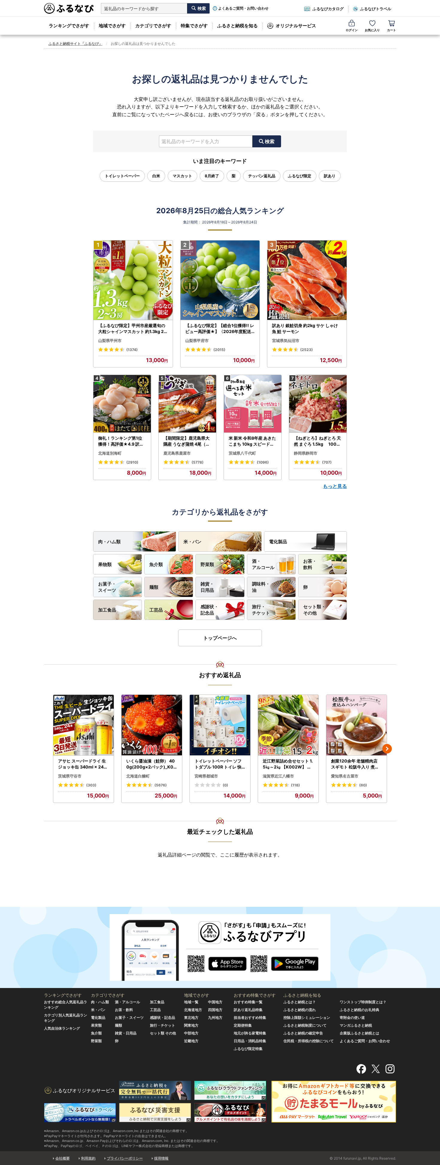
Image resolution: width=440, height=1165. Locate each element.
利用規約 (88, 1158)
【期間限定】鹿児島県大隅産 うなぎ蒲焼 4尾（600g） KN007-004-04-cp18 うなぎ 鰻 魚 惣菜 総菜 (187, 441)
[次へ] (387, 749)
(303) (91, 785)
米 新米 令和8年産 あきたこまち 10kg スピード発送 (252, 441)
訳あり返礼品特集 (248, 1009)
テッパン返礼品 (261, 175)
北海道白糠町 (138, 776)
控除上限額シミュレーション (306, 1017)
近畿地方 (191, 1041)
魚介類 (156, 564)
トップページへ (220, 638)
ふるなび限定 (299, 175)
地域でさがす (112, 25)
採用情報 (161, 1158)
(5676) (160, 785)
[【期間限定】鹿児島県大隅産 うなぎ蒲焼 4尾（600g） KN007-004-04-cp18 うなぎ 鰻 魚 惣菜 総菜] (187, 404)
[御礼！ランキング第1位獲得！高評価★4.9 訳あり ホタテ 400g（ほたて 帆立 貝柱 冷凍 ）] (122, 404)
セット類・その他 (314, 610)
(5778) (198, 462)
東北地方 (191, 1017)
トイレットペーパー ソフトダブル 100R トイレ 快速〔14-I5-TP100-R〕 (218, 764)
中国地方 (215, 1002)
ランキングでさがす (69, 25)
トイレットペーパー (122, 175)
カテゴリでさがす (153, 25)
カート (391, 30)
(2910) (132, 462)
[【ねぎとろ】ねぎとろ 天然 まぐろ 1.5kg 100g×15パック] (318, 404)
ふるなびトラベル (375, 8)
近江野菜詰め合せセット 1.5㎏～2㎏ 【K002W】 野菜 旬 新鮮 (288, 764)
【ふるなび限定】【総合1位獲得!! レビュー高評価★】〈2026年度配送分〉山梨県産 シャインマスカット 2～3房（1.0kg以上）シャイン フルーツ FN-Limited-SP (219, 328)
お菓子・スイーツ (107, 587)
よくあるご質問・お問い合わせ (243, 8)
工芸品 (156, 610)
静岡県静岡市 (305, 453)
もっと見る (335, 486)
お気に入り (372, 30)
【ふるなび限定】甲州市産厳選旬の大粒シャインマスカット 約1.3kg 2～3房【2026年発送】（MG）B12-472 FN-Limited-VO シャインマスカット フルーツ (132, 328)
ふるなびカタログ (328, 8)
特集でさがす (194, 25)
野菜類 (207, 564)
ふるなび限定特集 (248, 1048)
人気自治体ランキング (62, 1028)
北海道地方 (193, 1009)
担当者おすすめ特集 (250, 1017)
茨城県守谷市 (69, 776)
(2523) (306, 349)
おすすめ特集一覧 (248, 1002)
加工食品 (107, 610)
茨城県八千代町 (242, 453)
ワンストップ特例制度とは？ (363, 1002)
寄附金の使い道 (352, 1017)
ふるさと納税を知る (237, 25)
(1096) (263, 462)
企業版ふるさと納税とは (359, 1033)
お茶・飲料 (310, 564)
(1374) (132, 349)
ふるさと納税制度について (305, 1025)
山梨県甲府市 (197, 340)
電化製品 (278, 541)
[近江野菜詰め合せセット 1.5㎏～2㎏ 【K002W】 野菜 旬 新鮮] (288, 725)
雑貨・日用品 (207, 587)
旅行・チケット (261, 610)
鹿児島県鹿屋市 (177, 453)
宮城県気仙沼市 (285, 340)
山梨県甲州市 (110, 340)
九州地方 (215, 1017)
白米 (156, 175)
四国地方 (215, 1009)
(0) (225, 785)
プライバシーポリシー (125, 1158)
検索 (269, 141)
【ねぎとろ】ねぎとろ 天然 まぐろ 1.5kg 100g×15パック (317, 441)
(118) (295, 785)
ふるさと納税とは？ (299, 1002)
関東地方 (191, 1025)
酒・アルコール (263, 564)
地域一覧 (191, 1002)
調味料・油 (261, 587)
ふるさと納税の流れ (299, 1009)
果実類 (96, 1025)
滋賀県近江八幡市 (278, 776)
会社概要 (62, 1158)
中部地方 (191, 1033)
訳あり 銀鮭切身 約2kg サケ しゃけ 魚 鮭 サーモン (305, 328)
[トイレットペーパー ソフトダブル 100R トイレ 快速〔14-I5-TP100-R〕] (220, 725)
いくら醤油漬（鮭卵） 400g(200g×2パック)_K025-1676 (151, 764)
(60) (363, 785)
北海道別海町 (110, 453)
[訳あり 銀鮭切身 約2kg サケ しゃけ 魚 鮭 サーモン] (307, 280)
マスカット (182, 175)
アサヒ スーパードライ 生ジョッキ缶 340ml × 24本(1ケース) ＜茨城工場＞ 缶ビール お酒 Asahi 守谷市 (83, 764)
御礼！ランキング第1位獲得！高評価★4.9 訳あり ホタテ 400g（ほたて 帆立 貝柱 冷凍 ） (121, 441)
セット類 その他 (163, 1033)
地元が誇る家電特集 (250, 1033)
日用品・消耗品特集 (250, 1041)
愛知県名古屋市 (344, 776)
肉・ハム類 (109, 541)
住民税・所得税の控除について (308, 1041)
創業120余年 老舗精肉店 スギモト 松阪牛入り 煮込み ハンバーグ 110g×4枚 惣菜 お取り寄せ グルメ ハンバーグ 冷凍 (355, 764)
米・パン (192, 541)
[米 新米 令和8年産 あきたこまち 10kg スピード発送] (252, 404)
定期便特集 (243, 1025)
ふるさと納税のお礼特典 (359, 1009)
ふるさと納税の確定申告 (303, 1033)
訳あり (330, 175)
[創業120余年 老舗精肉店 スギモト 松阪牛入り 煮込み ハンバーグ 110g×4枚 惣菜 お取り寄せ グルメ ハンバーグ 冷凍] (356, 725)
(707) (327, 462)
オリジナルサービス (296, 25)
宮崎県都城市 (206, 776)
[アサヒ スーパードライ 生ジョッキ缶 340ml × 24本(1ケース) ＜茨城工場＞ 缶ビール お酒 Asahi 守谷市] (83, 725)
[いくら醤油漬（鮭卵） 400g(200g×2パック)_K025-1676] (152, 725)
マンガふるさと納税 (356, 1025)
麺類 (153, 587)
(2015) (219, 349)
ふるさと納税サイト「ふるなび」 (75, 43)
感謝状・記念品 (210, 610)
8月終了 (212, 175)
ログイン (352, 30)
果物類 (105, 564)
